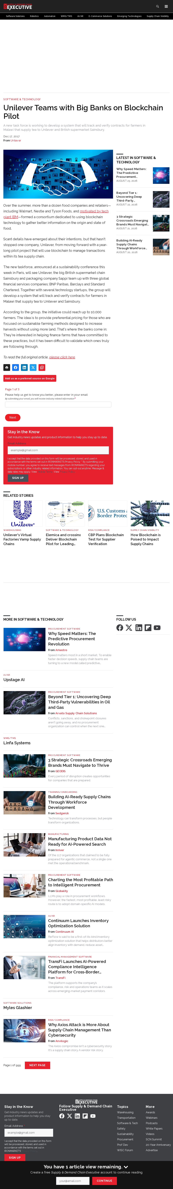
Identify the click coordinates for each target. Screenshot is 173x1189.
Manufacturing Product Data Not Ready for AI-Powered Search (80, 841)
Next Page (37, 1065)
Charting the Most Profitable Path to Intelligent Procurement (80, 882)
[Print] (6, 367)
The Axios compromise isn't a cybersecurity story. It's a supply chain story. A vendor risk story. (80, 1048)
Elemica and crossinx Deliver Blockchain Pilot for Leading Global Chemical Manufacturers (63, 539)
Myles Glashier (17, 1007)
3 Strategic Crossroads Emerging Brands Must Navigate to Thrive (132, 220)
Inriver (59, 850)
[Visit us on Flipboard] (148, 627)
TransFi (60, 977)
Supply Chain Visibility (145, 530)
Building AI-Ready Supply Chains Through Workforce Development (130, 244)
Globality (61, 891)
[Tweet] (33, 367)
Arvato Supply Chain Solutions (76, 713)
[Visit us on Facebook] (119, 627)
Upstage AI (14, 679)
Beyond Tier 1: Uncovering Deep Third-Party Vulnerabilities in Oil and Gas (130, 196)
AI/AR (6, 675)
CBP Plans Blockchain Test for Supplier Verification (106, 539)
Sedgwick (62, 813)
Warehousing (12, 530)
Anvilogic (61, 1041)
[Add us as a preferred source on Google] (42, 367)
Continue (104, 1180)
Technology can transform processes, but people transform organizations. (80, 820)
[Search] (157, 6)
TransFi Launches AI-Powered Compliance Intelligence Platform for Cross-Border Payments (77, 967)
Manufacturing (58, 834)
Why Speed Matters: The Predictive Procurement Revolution (131, 173)
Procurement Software (64, 629)
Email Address (18, 443)
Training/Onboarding (62, 792)
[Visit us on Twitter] (129, 627)
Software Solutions (17, 1003)
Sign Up (18, 478)
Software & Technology (22, 99)
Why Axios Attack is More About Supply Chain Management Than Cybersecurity (79, 1030)
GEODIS (60, 771)
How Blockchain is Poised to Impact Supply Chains (146, 539)
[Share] (15, 367)
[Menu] (166, 6)
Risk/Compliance (99, 530)
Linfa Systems (16, 742)
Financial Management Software (70, 956)
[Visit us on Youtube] (157, 627)
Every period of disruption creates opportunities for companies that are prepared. (79, 778)
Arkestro (61, 650)
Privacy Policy (67, 471)
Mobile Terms (45, 471)
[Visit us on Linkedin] (138, 627)
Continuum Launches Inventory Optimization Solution (78, 923)
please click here (62, 357)
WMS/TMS (9, 738)
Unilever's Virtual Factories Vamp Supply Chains (22, 539)
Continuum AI (64, 931)
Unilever (16, 140)
